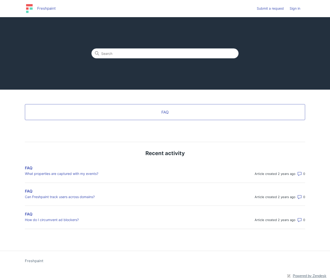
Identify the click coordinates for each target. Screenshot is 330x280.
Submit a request (270, 8)
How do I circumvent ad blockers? (52, 220)
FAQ (28, 167)
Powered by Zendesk (309, 276)
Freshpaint (34, 260)
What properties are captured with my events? (61, 174)
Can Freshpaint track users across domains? (60, 197)
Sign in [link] (295, 8)
